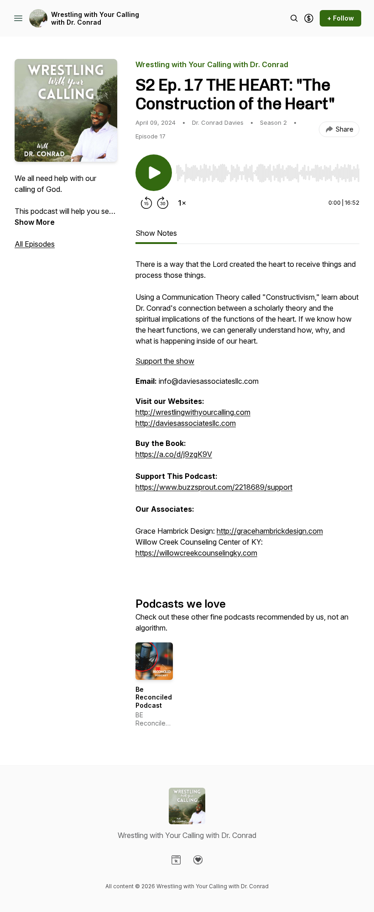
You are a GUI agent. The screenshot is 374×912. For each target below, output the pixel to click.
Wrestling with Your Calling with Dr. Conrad (95, 19)
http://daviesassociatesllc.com (185, 423)
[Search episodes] (294, 18)
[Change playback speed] (182, 202)
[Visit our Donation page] (198, 859)
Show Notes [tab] (156, 233)
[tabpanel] (247, 413)
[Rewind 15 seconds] (146, 202)
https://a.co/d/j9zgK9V (173, 454)
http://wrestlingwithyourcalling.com (192, 412)
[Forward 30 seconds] (162, 202)
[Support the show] (308, 18)
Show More (35, 222)
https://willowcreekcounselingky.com (196, 552)
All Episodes (35, 244)
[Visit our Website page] (176, 859)
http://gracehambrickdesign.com (270, 531)
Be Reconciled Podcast (153, 697)
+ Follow (340, 18)
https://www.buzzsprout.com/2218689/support (213, 487)
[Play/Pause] (153, 172)
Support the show (164, 361)
